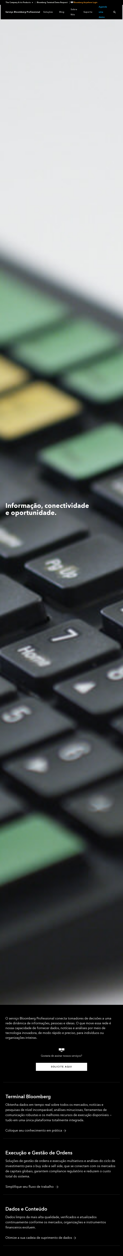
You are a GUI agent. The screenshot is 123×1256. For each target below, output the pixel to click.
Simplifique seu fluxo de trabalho (29, 1187)
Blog (61, 12)
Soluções (48, 12)
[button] (20, 2)
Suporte (87, 12)
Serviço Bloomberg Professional (22, 12)
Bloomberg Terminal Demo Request (52, 2)
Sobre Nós (74, 12)
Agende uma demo (103, 12)
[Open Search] (114, 12)
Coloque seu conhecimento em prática (33, 1130)
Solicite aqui (61, 1066)
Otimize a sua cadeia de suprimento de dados (38, 1238)
